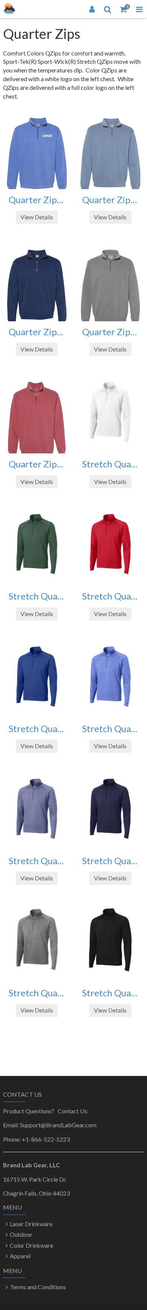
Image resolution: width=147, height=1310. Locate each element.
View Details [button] (36, 216)
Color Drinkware (31, 1245)
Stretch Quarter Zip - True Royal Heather (110, 729)
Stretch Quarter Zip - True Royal (37, 729)
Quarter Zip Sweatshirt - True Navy (37, 332)
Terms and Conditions (38, 1286)
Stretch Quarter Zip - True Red (110, 596)
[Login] (92, 9)
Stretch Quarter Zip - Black (110, 993)
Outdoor (21, 1234)
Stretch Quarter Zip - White (110, 464)
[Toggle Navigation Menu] (139, 9)
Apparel (20, 1255)
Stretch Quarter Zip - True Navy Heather (37, 861)
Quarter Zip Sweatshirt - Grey (110, 332)
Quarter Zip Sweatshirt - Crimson (37, 464)
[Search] (108, 9)
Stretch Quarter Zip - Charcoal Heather (37, 993)
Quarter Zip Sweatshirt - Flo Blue (37, 200)
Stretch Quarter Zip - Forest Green (37, 596)
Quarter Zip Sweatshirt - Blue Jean (110, 200)
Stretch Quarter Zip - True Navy (110, 861)
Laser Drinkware (31, 1223)
